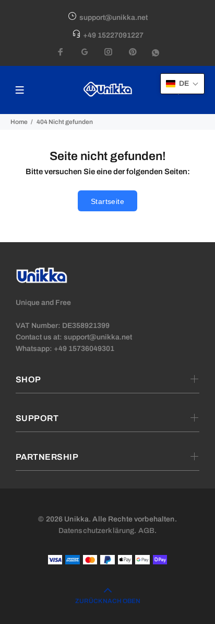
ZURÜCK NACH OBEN (107, 601)
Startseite (107, 201)
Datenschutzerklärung (96, 531)
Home (19, 122)
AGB (146, 531)
